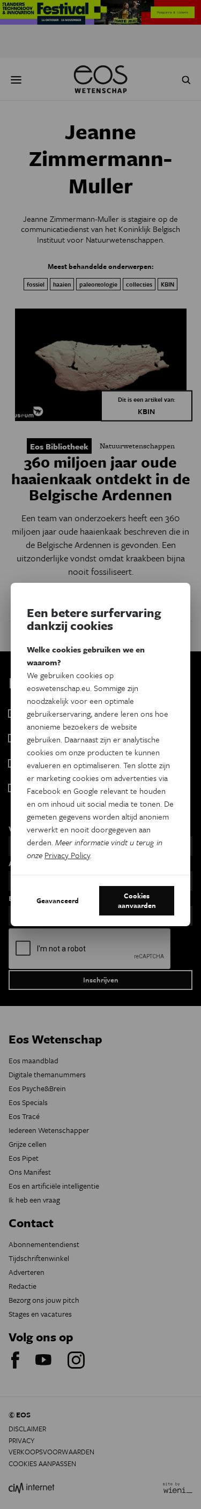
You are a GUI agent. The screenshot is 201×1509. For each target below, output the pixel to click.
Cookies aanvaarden (137, 900)
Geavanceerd (57, 900)
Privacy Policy (67, 855)
